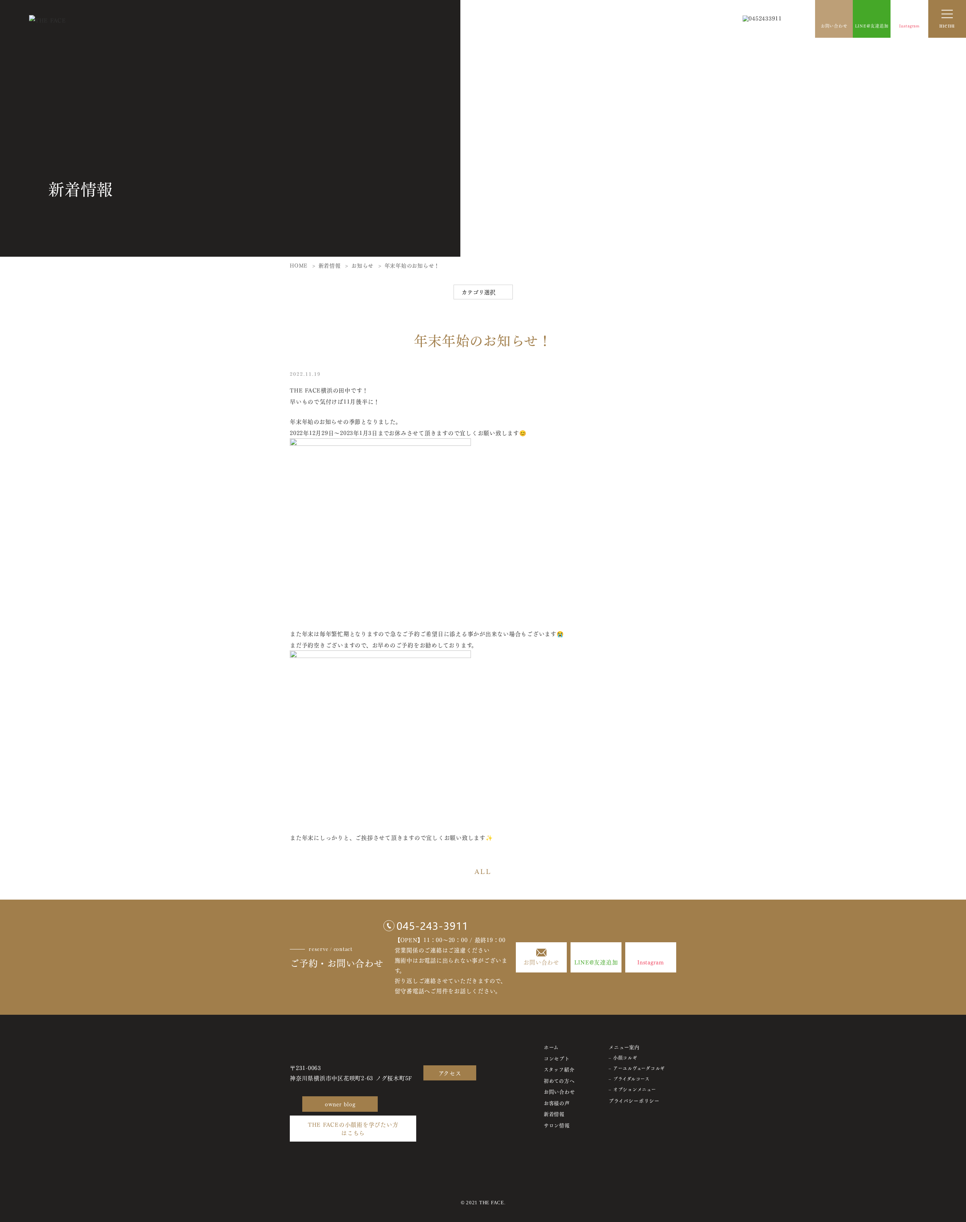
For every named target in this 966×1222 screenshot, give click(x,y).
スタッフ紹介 (559, 1069)
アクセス (449, 1072)
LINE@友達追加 (596, 961)
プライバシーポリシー (634, 1100)
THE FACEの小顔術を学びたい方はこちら (353, 1128)
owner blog (340, 1103)
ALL (482, 871)
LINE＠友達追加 (872, 25)
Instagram (909, 25)
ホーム (551, 1047)
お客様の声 (557, 1102)
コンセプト (557, 1058)
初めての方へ (559, 1080)
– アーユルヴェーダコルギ (637, 1068)
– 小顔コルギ (623, 1057)
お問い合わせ (834, 25)
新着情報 (554, 1113)
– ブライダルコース (629, 1078)
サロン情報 (557, 1125)
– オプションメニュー (632, 1089)
